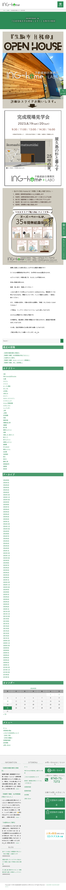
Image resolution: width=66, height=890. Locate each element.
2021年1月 (6, 638)
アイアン (5, 381)
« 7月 (4, 714)
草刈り (5, 459)
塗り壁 (5, 427)
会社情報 (5, 742)
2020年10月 (6, 645)
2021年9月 (6, 618)
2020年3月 (6, 662)
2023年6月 (6, 567)
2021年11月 (6, 613)
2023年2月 (6, 577)
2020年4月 (6, 660)
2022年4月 (6, 601)
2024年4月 (6, 543)
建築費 (5, 444)
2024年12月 (6, 524)
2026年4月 (6, 489)
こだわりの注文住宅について (11, 733)
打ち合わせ (6, 447)
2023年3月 (6, 575)
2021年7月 (6, 623)
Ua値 (4, 378)
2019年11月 (6, 669)
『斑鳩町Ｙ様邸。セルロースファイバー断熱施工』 (17, 360)
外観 (4, 432)
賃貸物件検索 (27, 790)
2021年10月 (6, 616)
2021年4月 (6, 630)
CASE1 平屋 (7, 735)
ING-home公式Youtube (9, 376)
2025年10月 (6, 499)
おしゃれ (5, 388)
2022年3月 (6, 604)
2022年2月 (6, 606)
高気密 (5, 468)
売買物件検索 (6, 740)
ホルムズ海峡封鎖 (8, 403)
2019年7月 (6, 677)
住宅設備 (5, 415)
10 (7, 701)
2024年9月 (6, 531)
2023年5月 (6, 570)
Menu (60, 5)
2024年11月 (6, 526)
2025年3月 (6, 516)
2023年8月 (6, 562)
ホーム (5, 728)
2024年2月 (6, 548)
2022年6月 (6, 596)
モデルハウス (6, 405)
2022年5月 (6, 599)
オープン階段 (6, 386)
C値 (4, 374)
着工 (4, 456)
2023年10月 (6, 558)
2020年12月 (6, 640)
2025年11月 (6, 497)
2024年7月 (6, 536)
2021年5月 (6, 628)
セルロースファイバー (9, 398)
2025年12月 (6, 494)
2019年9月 (6, 674)
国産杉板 (5, 420)
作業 (4, 417)
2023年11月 (6, 555)
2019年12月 (6, 667)
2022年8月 (6, 592)
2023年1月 (6, 579)
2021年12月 (6, 611)
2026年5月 (6, 487)
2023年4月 (6, 572)
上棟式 (5, 412)
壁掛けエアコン (7, 430)
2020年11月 (6, 643)
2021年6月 (6, 626)
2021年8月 (6, 621)
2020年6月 (6, 655)
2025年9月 (6, 502)
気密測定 (5, 454)
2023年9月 (6, 560)
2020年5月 (6, 657)
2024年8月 (6, 533)
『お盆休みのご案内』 (9, 357)
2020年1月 (6, 665)
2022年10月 (6, 587)
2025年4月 (6, 514)
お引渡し (5, 391)
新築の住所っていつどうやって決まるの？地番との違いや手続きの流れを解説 (11, 862)
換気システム (6, 449)
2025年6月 (6, 509)
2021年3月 (6, 633)
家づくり (5, 437)
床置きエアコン (7, 442)
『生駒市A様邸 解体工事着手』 (11, 352)
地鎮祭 (5, 425)
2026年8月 (6, 480)
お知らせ (5, 393)
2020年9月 (6, 647)
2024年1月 (6, 550)
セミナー (5, 395)
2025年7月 (6, 507)
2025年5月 (6, 511)
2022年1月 (6, 609)
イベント (5, 383)
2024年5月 (6, 541)
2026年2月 (6, 492)
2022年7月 (6, 594)
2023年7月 (6, 565)
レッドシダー (6, 408)
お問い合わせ (6, 745)
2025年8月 (6, 504)
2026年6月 (6, 485)
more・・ (18, 788)
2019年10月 (6, 672)
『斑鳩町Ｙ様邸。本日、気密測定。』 (13, 362)
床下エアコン (6, 439)
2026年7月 (6, 482)
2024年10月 (6, 528)
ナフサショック (7, 400)
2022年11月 (6, 584)
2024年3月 (6, 545)
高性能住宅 (6, 464)
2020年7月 (6, 652)
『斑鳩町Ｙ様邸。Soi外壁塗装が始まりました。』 (16, 355)
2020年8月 (6, 650)
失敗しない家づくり (8, 434)
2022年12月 (6, 582)
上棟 (4, 410)
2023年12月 (6, 553)
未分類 (5, 451)
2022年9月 (6, 589)
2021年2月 (6, 635)
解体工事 (5, 461)
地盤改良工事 (6, 422)
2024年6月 (6, 538)
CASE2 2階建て (8, 737)
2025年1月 (6, 521)
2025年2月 (6, 519)
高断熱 (5, 466)
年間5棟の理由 (7, 730)
